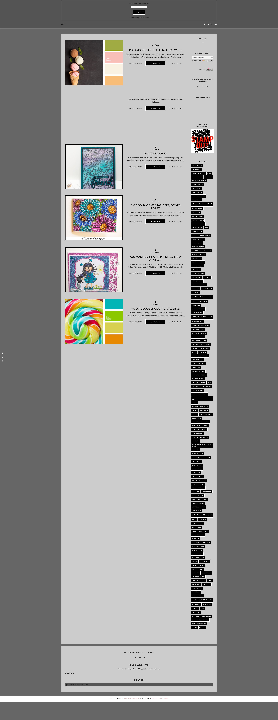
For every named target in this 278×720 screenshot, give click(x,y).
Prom (206, 531)
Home (63, 24)
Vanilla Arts (206, 573)
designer (195, 608)
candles (195, 386)
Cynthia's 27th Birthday (200, 422)
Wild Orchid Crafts (198, 580)
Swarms (195, 561)
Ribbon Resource (198, 535)
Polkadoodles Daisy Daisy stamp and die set (202, 317)
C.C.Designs (195, 292)
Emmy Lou (195, 441)
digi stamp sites (197, 208)
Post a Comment (135, 63)
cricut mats (207, 604)
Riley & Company (197, 321)
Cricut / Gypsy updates (200, 301)
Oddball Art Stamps (198, 363)
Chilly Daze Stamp (206, 414)
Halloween (202, 352)
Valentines (196, 573)
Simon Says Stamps (198, 546)
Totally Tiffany (197, 569)
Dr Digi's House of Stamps (200, 348)
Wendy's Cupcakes (198, 576)
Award (194, 403)
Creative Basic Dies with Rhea (202, 297)
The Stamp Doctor (198, 329)
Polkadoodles (197, 192)
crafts (203, 333)
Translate (209, 60)
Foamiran (195, 450)
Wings (210, 580)
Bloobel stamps (197, 184)
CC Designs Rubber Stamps (201, 235)
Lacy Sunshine (207, 491)
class (202, 386)
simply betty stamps (199, 623)
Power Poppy (196, 199)
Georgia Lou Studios (160, 698)
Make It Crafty (197, 177)
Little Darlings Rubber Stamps (202, 204)
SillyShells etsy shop (199, 285)
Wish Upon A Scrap (131, 698)
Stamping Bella (197, 554)
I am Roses (208, 177)
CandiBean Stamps (198, 262)
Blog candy (204, 410)
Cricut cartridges (198, 246)
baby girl (195, 333)
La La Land (195, 491)
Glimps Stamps (197, 457)
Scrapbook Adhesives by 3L (201, 542)
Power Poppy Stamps (199, 180)
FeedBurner (144, 17)
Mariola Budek (197, 312)
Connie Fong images (199, 340)
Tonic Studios (196, 258)
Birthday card (197, 243)
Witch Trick (207, 584)
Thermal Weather (198, 565)
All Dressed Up (207, 288)
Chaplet (195, 414)
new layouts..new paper (200, 620)
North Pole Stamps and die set (202, 515)
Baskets (194, 410)
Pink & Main (196, 367)
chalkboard (196, 604)
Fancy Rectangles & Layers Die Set (202, 445)
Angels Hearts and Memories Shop (202, 398)
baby (209, 382)
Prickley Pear (197, 531)
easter (208, 386)
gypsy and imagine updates (201, 616)
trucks (194, 627)
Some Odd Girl (197, 550)
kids (206, 227)
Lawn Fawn (196, 305)
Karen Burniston (198, 484)
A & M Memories (197, 390)
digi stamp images (198, 337)
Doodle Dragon (197, 433)
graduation (196, 612)
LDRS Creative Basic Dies (200, 356)
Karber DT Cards (197, 216)
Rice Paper (195, 538)
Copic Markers (197, 165)
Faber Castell (196, 277)
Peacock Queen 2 (198, 523)
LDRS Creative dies (198, 239)
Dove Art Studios (198, 220)
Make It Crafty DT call (199, 499)
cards (209, 173)
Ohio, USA (155, 46)
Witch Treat (196, 584)
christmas (195, 288)
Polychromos (196, 527)
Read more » (155, 63)
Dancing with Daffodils (200, 425)
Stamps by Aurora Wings (200, 325)
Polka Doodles (197, 231)
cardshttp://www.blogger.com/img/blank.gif (202, 600)
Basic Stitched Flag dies (200, 406)
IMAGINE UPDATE (197, 476)
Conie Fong (196, 269)
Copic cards (196, 212)
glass (202, 608)
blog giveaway (197, 588)
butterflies (196, 592)
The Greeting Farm (198, 382)
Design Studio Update (199, 429)
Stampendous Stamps (199, 375)
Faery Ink (207, 277)
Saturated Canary (198, 224)
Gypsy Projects (197, 469)
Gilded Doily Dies (198, 453)
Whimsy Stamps (197, 227)
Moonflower (196, 510)
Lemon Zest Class (198, 495)
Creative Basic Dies (198, 173)
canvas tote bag (197, 595)
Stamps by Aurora (198, 378)
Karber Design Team (199, 480)
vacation (202, 627)
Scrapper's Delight (198, 254)
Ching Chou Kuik (198, 265)
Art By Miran (196, 188)
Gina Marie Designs (198, 196)
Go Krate (207, 457)
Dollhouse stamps (198, 273)
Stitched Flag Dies (198, 557)
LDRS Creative (196, 169)
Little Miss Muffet (198, 309)
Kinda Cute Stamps (198, 488)
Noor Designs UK (197, 359)
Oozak (194, 519)
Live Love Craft (197, 281)
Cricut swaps (196, 418)
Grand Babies (196, 461)
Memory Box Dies (198, 503)
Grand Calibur (197, 465)
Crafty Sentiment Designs (201, 344)
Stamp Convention (198, 371)
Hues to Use (196, 472)
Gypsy (194, 352)
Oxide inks (202, 519)
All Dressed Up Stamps (199, 394)
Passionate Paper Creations (201, 250)
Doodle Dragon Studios (200, 437)
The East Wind (204, 561)
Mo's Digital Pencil (198, 507)
